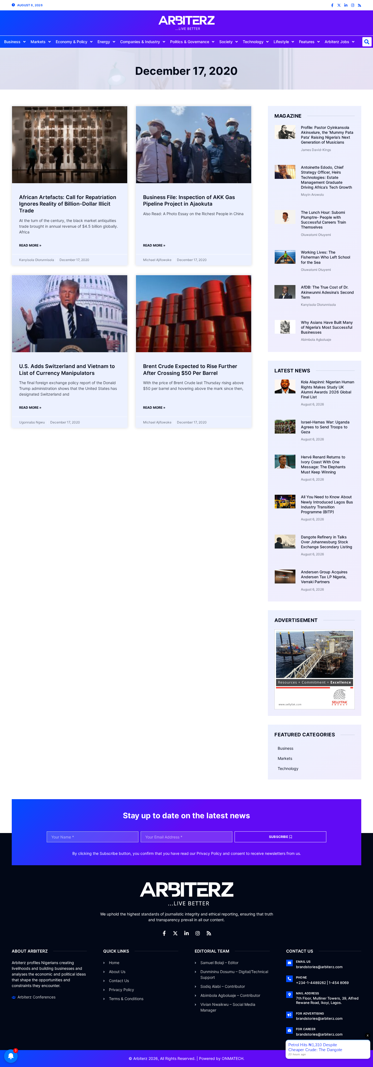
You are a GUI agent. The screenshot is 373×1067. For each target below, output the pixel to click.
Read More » (30, 245)
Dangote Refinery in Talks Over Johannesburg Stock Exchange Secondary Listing (326, 542)
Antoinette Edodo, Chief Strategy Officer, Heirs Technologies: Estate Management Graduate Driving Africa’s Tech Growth (326, 177)
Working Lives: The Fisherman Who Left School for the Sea (325, 257)
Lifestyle (281, 41)
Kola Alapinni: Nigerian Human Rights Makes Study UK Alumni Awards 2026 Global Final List (327, 389)
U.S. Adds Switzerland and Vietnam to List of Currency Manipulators (67, 369)
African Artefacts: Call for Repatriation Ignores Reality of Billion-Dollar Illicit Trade (67, 204)
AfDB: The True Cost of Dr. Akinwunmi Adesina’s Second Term (327, 292)
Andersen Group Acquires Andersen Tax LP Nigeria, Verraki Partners (324, 577)
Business (12, 41)
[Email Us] (289, 963)
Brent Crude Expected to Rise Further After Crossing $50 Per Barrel (190, 369)
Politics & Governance (189, 41)
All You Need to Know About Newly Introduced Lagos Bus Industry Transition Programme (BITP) (327, 504)
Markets (38, 41)
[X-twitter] (339, 5)
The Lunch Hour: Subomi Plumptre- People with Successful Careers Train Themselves (323, 220)
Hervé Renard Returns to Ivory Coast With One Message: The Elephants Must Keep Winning (323, 464)
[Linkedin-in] (346, 5)
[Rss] (359, 5)
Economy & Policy (71, 41)
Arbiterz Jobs (337, 41)
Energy (103, 41)
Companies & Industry (140, 41)
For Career (305, 1029)
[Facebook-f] (332, 5)
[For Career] (289, 1030)
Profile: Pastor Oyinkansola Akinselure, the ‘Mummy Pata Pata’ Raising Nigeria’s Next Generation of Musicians (327, 135)
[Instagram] (352, 5)
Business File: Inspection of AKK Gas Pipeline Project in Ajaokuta (189, 200)
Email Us (303, 962)
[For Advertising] (289, 1015)
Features (307, 41)
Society (226, 41)
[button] (367, 41)
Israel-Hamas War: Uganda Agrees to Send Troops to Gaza (325, 427)
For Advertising (310, 1013)
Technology (253, 41)
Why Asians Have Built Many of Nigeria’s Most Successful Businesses (327, 327)
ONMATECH (232, 1058)
